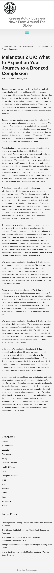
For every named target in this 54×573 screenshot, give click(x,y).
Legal (4, 471)
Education (6, 450)
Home (4, 46)
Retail (4, 493)
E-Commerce (7, 446)
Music (4, 484)
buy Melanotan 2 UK (22, 163)
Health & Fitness (8, 467)
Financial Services (9, 463)
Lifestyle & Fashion (9, 475)
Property (5, 488)
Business (6, 441)
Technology (6, 501)
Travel (4, 505)
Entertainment (7, 454)
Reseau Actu (9, 79)
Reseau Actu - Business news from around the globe (27, 21)
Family (4, 458)
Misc (4, 480)
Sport (4, 497)
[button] (27, 33)
